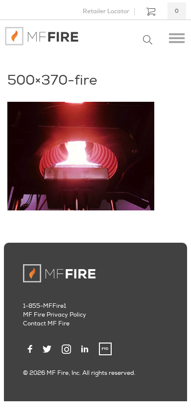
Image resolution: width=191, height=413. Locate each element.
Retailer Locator (106, 11)
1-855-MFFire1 (44, 306)
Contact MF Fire (46, 323)
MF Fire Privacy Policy (54, 315)
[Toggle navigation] (177, 36)
